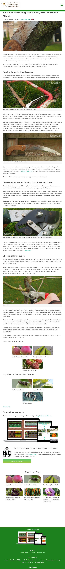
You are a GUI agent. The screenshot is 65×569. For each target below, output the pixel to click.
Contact (41, 560)
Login (59, 560)
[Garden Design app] (34, 444)
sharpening (28, 250)
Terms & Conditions (27, 562)
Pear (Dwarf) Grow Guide (40, 357)
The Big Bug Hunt (31, 454)
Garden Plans (41, 553)
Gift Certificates (28, 560)
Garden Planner (24, 553)
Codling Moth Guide (18, 390)
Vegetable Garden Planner (44, 416)
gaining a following (26, 171)
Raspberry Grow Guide (29, 370)
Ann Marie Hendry (26, 19)
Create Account (50, 560)
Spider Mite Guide (38, 390)
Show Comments (17, 461)
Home (6, 560)
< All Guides (6, 407)
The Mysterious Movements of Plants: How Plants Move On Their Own (51, 500)
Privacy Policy (39, 562)
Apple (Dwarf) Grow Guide (20, 357)
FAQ (36, 560)
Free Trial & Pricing (15, 560)
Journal (33, 553)
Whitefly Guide (27, 403)
